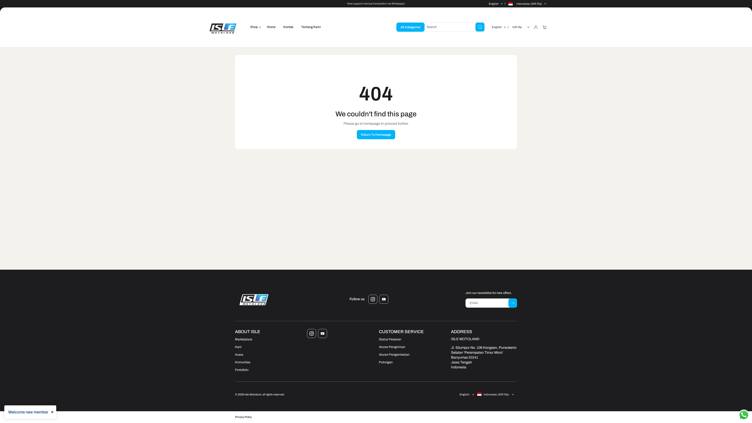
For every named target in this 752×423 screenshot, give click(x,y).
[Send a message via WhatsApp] (744, 415)
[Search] (479, 27)
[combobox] (452, 27)
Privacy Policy (243, 417)
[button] (254, 27)
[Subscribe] (512, 303)
